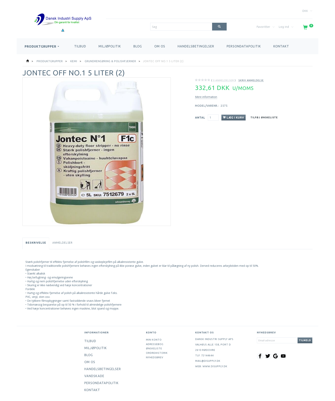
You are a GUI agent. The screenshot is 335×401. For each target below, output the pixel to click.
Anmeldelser (62, 242)
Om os (159, 46)
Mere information (206, 97)
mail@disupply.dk (207, 360)
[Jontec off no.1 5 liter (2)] (96, 151)
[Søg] (219, 27)
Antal (200, 117)
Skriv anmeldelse (251, 80)
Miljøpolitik (109, 46)
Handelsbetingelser (196, 46)
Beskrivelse (36, 242)
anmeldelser (223, 80)
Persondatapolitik (244, 46)
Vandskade (94, 376)
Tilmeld (305, 340)
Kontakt (281, 46)
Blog (137, 46)
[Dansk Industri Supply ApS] (63, 13)
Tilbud (80, 46)
